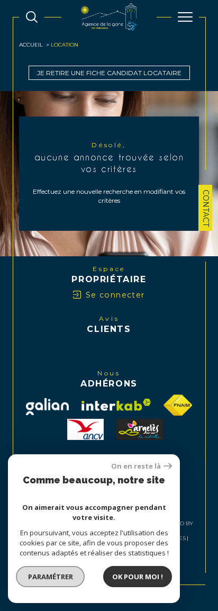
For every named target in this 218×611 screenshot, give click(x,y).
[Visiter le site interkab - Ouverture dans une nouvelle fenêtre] (116, 405)
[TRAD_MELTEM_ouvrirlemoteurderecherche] (31, 17)
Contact (206, 208)
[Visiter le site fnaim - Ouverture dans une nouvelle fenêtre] (178, 405)
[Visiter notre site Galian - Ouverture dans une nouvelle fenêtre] (47, 406)
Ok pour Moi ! (137, 576)
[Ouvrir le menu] (185, 17)
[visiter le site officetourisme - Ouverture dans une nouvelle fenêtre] (140, 429)
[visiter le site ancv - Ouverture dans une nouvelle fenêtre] (85, 429)
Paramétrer (50, 576)
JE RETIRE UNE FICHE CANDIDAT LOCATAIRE (109, 73)
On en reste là (136, 466)
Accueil (31, 44)
